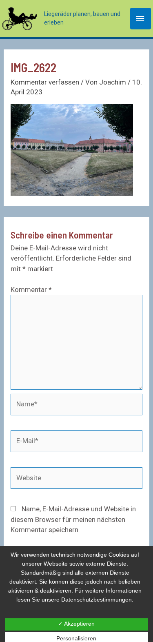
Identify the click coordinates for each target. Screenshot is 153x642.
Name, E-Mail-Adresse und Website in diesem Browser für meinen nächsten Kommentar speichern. (73, 519)
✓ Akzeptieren (76, 623)
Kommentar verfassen (45, 82)
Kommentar (31, 289)
